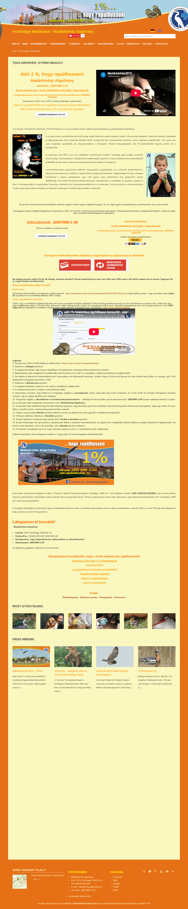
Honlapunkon (22, 539)
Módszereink (57, 44)
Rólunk (147, 44)
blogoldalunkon (44, 539)
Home (14, 51)
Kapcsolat (161, 44)
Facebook (117, 877)
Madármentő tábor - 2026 (27, 671)
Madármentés (38, 44)
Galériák (88, 44)
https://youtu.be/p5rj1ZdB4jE (116, 307)
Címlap (16, 44)
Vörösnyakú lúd (147, 671)
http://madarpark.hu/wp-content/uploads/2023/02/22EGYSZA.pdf (96, 293)
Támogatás (132, 44)
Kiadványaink (105, 44)
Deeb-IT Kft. (145, 903)
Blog (115, 880)
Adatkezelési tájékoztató (78, 896)
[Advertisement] (150, 460)
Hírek (25, 44)
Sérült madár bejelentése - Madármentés (47, 875)
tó (90, 896)
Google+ (117, 883)
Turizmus (74, 44)
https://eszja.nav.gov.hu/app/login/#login (80, 363)
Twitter (116, 887)
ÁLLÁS (120, 44)
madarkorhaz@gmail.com (90, 887)
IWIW (115, 890)
